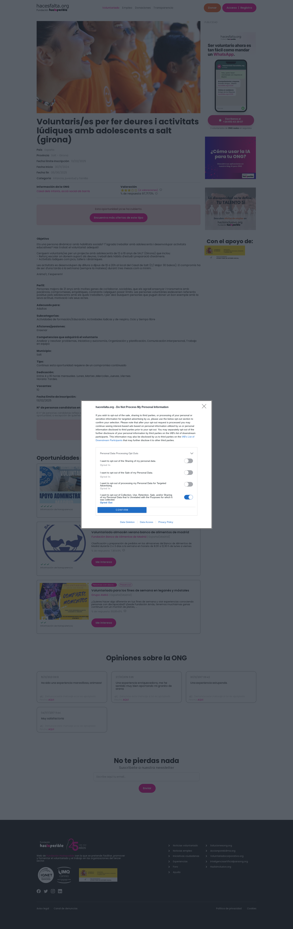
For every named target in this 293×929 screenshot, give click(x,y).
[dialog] (146, 464)
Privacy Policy (165, 522)
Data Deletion (127, 522)
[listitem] (146, 453)
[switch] (188, 461)
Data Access (146, 522)
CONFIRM (122, 510)
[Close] (205, 407)
